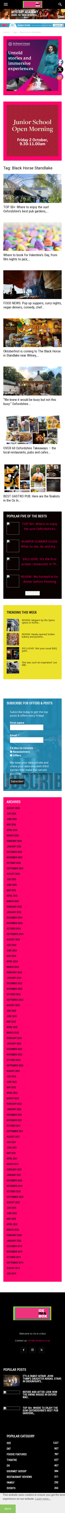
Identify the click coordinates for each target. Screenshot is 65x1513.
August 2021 (13, 1136)
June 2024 (12, 950)
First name (17, 723)
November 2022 (14, 1054)
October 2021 (14, 1125)
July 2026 (11, 813)
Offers (16, 755)
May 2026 (11, 824)
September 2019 (15, 1262)
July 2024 (11, 945)
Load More (32, 593)
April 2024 (12, 961)
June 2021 (12, 1147)
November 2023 (14, 989)
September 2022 (15, 1065)
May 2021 (11, 1153)
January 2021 (14, 1175)
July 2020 (11, 1208)
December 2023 (14, 983)
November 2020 (14, 1186)
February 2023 (14, 1038)
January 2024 (14, 978)
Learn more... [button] (43, 1498)
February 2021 (14, 1169)
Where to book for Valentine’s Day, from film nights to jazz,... (30, 257)
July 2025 (11, 879)
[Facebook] (23, 1350)
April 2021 (12, 1158)
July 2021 (11, 1142)
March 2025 (13, 901)
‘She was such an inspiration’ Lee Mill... (39, 663)
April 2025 (12, 895)
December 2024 (14, 917)
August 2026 (13, 808)
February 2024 (14, 972)
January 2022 (14, 1109)
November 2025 (14, 857)
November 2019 (14, 1251)
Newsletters (21, 752)
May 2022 (11, 1087)
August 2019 (13, 1268)
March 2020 (13, 1229)
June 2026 (12, 819)
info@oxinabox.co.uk (39, 1340)
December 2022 (14, 1049)
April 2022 (12, 1093)
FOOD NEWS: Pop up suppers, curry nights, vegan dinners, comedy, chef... (32, 305)
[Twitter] (41, 1350)
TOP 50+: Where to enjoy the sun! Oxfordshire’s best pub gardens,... (26, 209)
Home (6, 32)
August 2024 (13, 939)
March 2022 (13, 1098)
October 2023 (14, 994)
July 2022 (11, 1076)
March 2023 (13, 1032)
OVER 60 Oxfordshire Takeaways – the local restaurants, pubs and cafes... (29, 450)
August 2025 (13, 874)
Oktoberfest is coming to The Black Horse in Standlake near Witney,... (32, 353)
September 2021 (15, 1131)
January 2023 (14, 1043)
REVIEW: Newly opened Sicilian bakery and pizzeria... (38, 635)
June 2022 (12, 1082)
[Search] (60, 4)
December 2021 (14, 1114)
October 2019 (14, 1257)
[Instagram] (32, 1350)
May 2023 (11, 1021)
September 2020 (15, 1197)
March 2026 (13, 835)
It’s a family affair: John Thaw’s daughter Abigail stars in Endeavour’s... (42, 1378)
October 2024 (14, 928)
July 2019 (11, 1273)
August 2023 (13, 1005)
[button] (5, 4)
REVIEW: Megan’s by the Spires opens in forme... (38, 621)
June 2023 (12, 1016)
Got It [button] (8, 1508)
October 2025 (14, 863)
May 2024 (11, 956)
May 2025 (11, 890)
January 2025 (14, 912)
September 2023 (15, 999)
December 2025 (14, 852)
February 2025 (14, 906)
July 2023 (11, 1010)
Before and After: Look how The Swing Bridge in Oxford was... (40, 1394)
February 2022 (14, 1104)
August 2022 (13, 1071)
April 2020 (12, 1224)
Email (15, 735)
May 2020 (11, 1219)
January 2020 (14, 1240)
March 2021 (13, 1164)
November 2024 (14, 923)
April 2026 (12, 830)
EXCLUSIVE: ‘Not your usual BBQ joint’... (39, 649)
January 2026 (14, 846)
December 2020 (14, 1180)
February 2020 (14, 1235)
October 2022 (14, 1060)
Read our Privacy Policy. (36, 773)
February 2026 (14, 841)
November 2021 (14, 1120)
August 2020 (13, 1202)
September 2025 (15, 868)
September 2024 (15, 934)
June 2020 (12, 1213)
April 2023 (12, 1027)
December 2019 (14, 1246)
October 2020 (14, 1191)
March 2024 (13, 967)
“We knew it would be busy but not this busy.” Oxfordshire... (29, 402)
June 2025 (12, 885)
